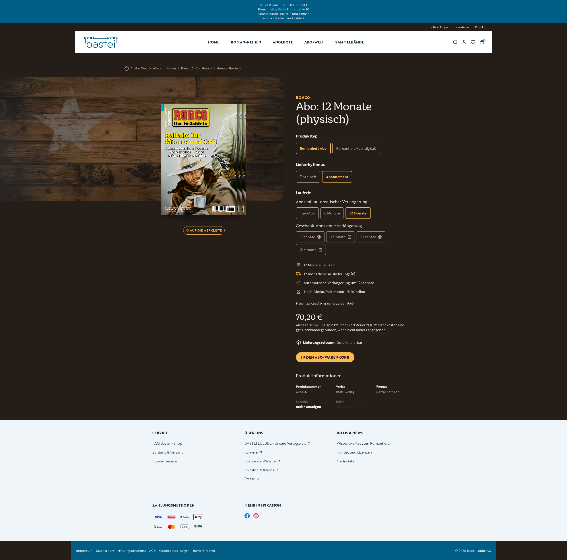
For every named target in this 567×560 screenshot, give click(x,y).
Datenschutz (105, 550)
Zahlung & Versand (168, 452)
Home (213, 42)
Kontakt (480, 27)
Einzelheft (308, 176)
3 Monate (307, 236)
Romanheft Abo (313, 148)
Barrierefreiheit (204, 550)
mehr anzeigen (308, 406)
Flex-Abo (307, 213)
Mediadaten (347, 461)
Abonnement (337, 176)
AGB (152, 550)
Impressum (84, 550)
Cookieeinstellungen (174, 550)
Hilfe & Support (440, 27)
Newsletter (462, 27)
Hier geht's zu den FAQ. (337, 303)
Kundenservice (164, 461)
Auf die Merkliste (205, 231)
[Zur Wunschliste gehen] (473, 42)
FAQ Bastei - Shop (167, 443)
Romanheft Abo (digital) (356, 148)
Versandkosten (385, 325)
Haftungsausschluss (132, 550)
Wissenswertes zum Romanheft (363, 443)
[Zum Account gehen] (464, 42)
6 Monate (332, 213)
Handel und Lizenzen (354, 452)
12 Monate (358, 213)
